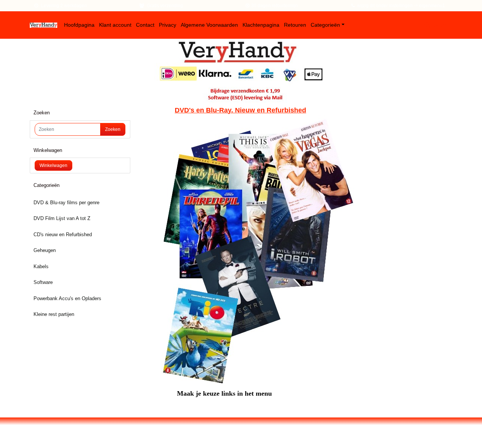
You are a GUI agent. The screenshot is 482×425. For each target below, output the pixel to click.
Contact (145, 25)
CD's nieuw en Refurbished (63, 234)
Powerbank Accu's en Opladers (67, 298)
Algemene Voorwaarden (209, 25)
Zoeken (112, 129)
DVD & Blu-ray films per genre (66, 202)
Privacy (167, 25)
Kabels (41, 266)
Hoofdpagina (79, 25)
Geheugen (45, 250)
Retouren (295, 25)
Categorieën (325, 25)
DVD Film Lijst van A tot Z (62, 218)
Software (43, 282)
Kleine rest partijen (54, 314)
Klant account (115, 25)
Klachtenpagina (261, 25)
